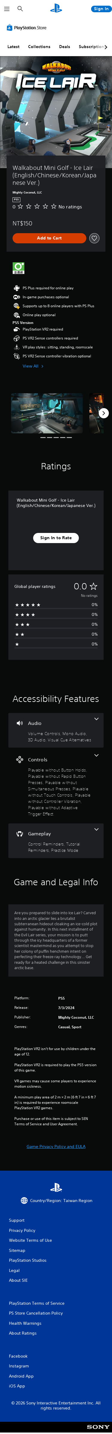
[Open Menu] (6, 9)
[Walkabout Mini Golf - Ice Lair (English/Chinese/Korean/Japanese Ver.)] (47, 413)
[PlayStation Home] (56, 9)
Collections (39, 46)
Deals (64, 46)
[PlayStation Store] (28, 27)
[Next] (104, 413)
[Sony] (98, 1431)
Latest (13, 46)
